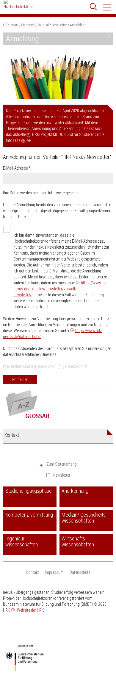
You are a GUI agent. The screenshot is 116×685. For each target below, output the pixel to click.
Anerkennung (70, 128)
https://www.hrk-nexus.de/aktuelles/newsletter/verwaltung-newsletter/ (60, 288)
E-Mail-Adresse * (16, 168)
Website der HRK (30, 610)
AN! (29, 140)
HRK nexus (10, 25)
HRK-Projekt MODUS (49, 134)
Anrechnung (41, 128)
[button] (107, 7)
